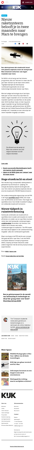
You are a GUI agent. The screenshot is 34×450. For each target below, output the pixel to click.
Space (5, 15)
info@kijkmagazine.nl (18, 425)
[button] (27, 2)
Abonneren (16, 406)
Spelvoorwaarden (4, 423)
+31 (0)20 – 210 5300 (18, 423)
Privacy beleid (4, 414)
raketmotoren (23, 335)
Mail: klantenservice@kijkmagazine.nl (22, 436)
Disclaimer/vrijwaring (5, 417)
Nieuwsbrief (16, 408)
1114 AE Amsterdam (18, 421)
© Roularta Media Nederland (7, 425)
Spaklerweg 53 (17, 419)
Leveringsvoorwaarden (5, 419)
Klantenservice (17, 430)
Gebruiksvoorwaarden (5, 421)
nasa (16, 335)
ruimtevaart (12, 338)
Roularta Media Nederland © (17, 446)
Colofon (2, 408)
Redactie (15, 417)
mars (12, 335)
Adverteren (3, 406)
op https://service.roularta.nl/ (20, 434)
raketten (4, 338)
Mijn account (16, 410)
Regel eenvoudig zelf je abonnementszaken (23, 432)
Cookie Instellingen (5, 412)
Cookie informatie (5, 410)
